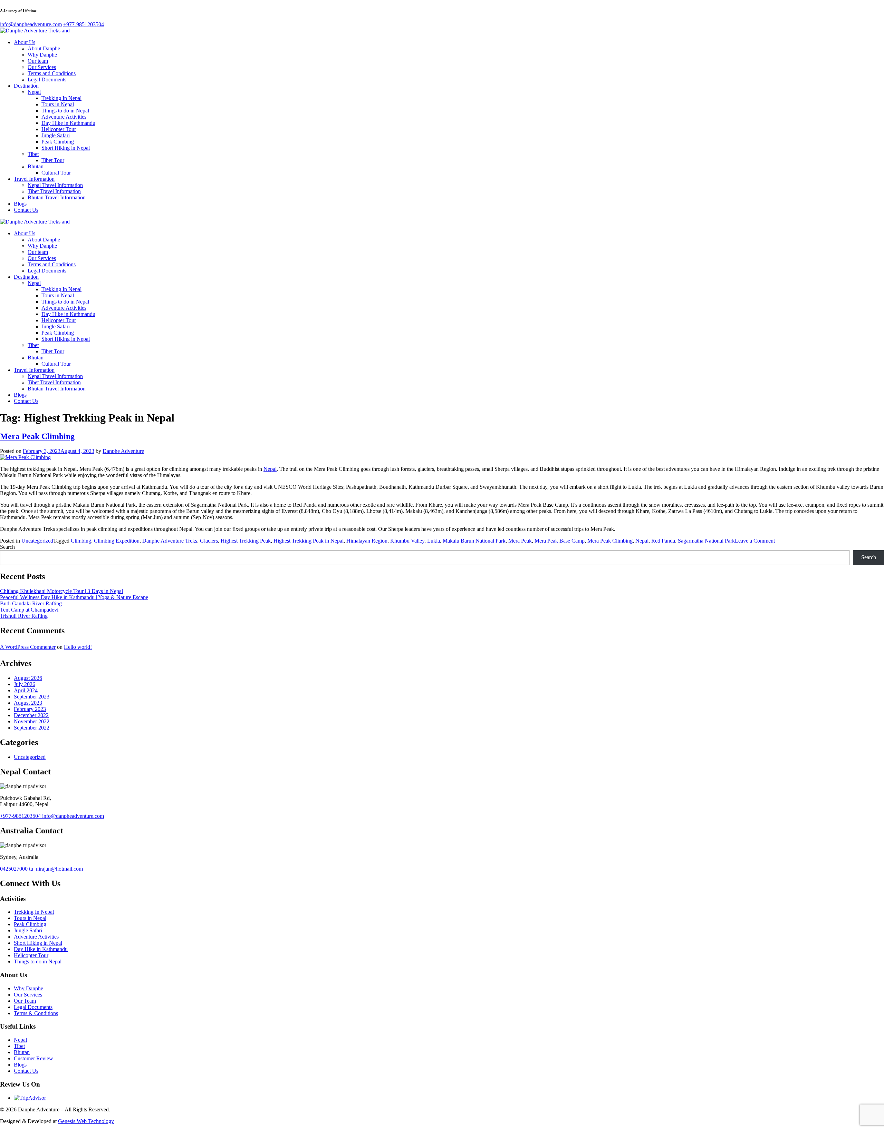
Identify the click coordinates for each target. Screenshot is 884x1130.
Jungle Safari (55, 135)
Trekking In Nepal (61, 98)
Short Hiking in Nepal (65, 148)
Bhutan (36, 166)
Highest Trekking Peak (246, 541)
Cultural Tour (56, 173)
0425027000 (14, 869)
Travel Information (34, 179)
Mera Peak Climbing (37, 436)
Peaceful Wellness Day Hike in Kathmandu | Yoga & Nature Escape (74, 597)
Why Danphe (42, 55)
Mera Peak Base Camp (560, 541)
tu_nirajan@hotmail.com (56, 869)
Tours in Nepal (57, 104)
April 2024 (26, 690)
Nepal (34, 92)
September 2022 (31, 728)
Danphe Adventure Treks (169, 541)
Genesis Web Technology (86, 1121)
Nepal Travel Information (55, 185)
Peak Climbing (57, 142)
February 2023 (30, 709)
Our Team (25, 1001)
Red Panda (663, 541)
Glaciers (209, 541)
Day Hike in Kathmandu (68, 123)
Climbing (81, 541)
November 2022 (31, 721)
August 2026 (28, 678)
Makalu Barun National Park (474, 541)
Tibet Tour (52, 160)
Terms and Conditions (52, 73)
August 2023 (28, 703)
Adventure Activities (63, 117)
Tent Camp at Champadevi (29, 610)
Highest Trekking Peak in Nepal (308, 541)
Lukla (433, 541)
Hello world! (78, 647)
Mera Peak (520, 541)
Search (7, 547)
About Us (24, 42)
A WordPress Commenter (28, 647)
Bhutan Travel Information (57, 197)
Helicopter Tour (58, 129)
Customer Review (33, 1058)
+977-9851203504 (21, 816)
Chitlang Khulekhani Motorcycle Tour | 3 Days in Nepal (61, 591)
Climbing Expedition (117, 541)
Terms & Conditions (36, 1013)
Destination (26, 86)
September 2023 (31, 697)
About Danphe (44, 48)
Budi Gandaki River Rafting (31, 603)
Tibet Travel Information (54, 191)
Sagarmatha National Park (706, 541)
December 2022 (31, 715)
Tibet (33, 154)
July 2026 (24, 684)
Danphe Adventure (123, 451)
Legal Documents (47, 79)
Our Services (42, 67)
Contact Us (26, 210)
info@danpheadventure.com (73, 816)
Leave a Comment (755, 541)
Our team (38, 61)
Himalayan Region (366, 541)
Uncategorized (37, 541)
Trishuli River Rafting (24, 616)
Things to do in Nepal (65, 110)
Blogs (20, 204)
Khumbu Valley (407, 541)
